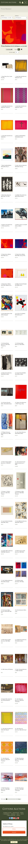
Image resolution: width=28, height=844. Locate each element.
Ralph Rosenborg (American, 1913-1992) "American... (5, 789)
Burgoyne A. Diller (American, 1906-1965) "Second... (19, 493)
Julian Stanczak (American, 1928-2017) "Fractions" (5, 759)
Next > (19, 799)
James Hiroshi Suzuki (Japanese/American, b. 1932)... (20, 463)
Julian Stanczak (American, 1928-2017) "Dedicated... (19, 700)
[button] (20, 2)
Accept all (14, 832)
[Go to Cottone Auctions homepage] (8, 2)
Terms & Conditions (11, 815)
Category (17, 15)
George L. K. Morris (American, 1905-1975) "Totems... (5, 493)
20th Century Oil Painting (7, 669)
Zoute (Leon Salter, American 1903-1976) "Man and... (6, 611)
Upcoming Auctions (7, 812)
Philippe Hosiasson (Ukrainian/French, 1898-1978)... (6, 433)
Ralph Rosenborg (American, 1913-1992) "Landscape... (19, 789)
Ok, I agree (14, 842)
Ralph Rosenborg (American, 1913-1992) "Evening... (19, 759)
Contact (18, 815)
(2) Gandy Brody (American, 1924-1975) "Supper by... (5, 344)
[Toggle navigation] (25, 2)
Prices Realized (8, 49)
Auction (2, 15)
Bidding (21, 812)
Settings (14, 829)
